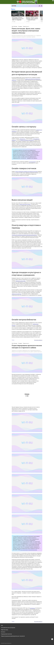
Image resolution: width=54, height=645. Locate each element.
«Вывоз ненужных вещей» (25, 204)
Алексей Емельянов (32, 549)
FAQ (2, 625)
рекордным (32, 608)
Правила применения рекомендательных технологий (13, 636)
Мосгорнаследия (24, 549)
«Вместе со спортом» (16, 293)
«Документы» (22, 138)
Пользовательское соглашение (8, 627)
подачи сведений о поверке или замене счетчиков (26, 171)
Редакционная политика (6, 634)
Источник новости (38, 340)
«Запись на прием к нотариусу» (27, 140)
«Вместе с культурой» (21, 280)
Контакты (3, 631)
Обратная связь (4, 629)
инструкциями (32, 161)
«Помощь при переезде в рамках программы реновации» (24, 235)
